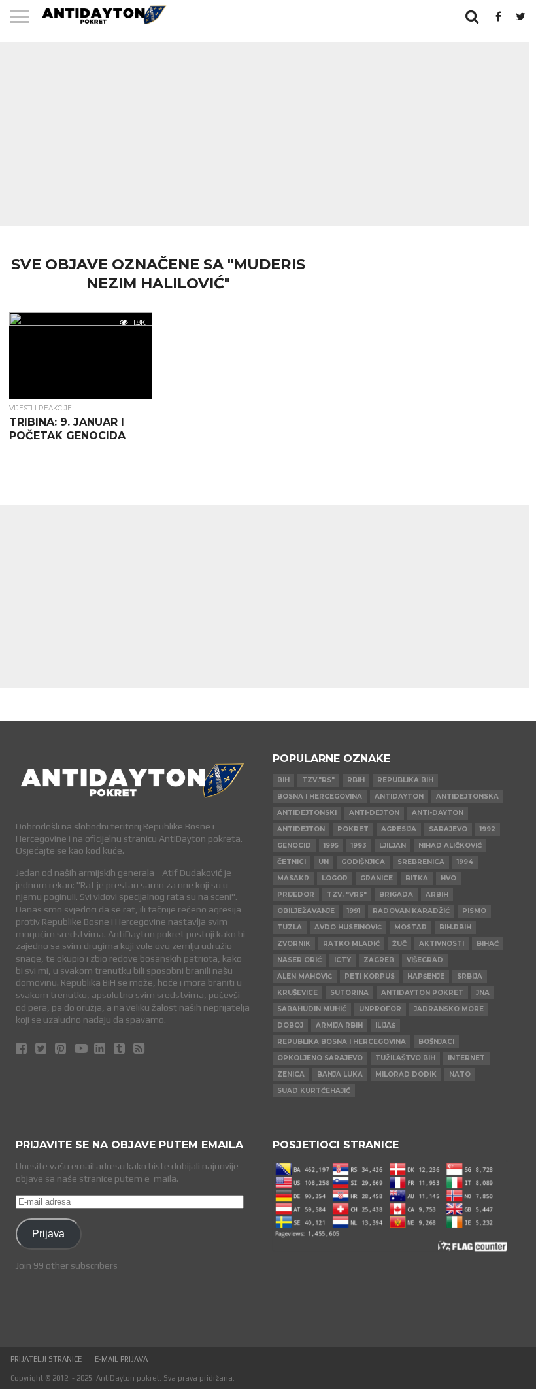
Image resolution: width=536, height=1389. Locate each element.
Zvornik (293, 943)
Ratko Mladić (351, 943)
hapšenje (425, 976)
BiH (283, 780)
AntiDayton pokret (422, 992)
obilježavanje (306, 911)
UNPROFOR (380, 1009)
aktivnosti (441, 943)
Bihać (488, 943)
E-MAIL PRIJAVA (121, 1359)
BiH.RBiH (455, 927)
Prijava (48, 1233)
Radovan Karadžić (411, 911)
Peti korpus (369, 976)
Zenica (291, 1074)
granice (376, 878)
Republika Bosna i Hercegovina (341, 1041)
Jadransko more (449, 1009)
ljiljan (392, 845)
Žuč (399, 943)
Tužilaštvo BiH (405, 1058)
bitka (416, 878)
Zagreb (378, 960)
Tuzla (289, 927)
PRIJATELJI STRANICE (46, 1359)
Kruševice (297, 992)
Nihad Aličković (450, 845)
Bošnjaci (436, 1041)
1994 (465, 862)
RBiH (356, 780)
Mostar (410, 927)
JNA (483, 992)
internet (466, 1058)
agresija (398, 829)
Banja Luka (340, 1074)
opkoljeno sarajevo (320, 1058)
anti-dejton (374, 813)
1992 (487, 829)
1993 (359, 845)
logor (335, 878)
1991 (353, 911)
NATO (460, 1074)
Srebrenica (420, 862)
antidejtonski (307, 813)
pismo (474, 911)
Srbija (469, 976)
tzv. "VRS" (347, 894)
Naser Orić (299, 960)
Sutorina (349, 992)
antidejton (301, 829)
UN (323, 862)
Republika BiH (405, 780)
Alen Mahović (304, 976)
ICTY (342, 960)
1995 (331, 845)
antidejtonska (467, 796)
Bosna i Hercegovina (319, 796)
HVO (448, 878)
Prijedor (295, 894)
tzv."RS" (318, 780)
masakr (293, 878)
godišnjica (363, 862)
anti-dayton (437, 813)
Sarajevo (448, 829)
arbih (437, 894)
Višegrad (425, 960)
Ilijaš (385, 1025)
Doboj (290, 1025)
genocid (294, 845)
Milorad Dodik (406, 1074)
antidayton (399, 796)
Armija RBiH (339, 1025)
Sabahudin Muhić (311, 1009)
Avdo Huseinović (348, 927)
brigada (396, 894)
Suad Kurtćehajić (313, 1090)
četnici (291, 862)
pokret (353, 829)
